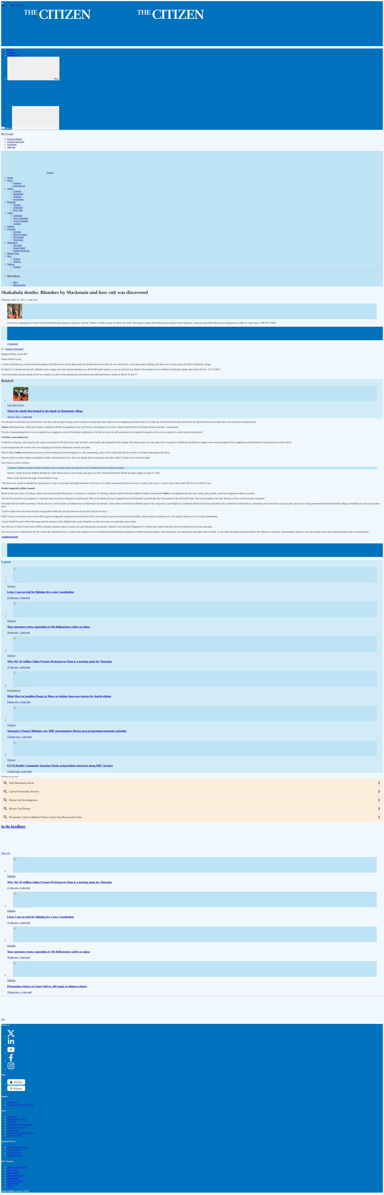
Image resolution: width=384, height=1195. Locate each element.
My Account (7, 134)
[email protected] (10, 537)
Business (11, 202)
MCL (4, 5)
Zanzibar (11, 229)
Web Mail (11, 1122)
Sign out (11, 147)
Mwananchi (12, 1172)
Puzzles (10, 226)
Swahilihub (12, 1183)
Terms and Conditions (17, 1147)
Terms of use (13, 1130)
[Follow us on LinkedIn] (11, 1044)
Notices (16, 259)
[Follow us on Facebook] (11, 1060)
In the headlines (13, 826)
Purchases (12, 144)
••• (2, 128)
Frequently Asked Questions (20, 1105)
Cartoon (17, 223)
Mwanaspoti (13, 1178)
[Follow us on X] (11, 1036)
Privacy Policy (14, 1150)
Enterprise (18, 207)
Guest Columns (20, 221)
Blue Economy (20, 234)
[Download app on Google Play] (16, 1084)
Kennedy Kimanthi (14, 349)
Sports (10, 188)
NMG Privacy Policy (17, 1127)
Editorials (17, 215)
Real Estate (18, 237)
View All (5, 853)
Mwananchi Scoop (16, 1175)
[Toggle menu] (2, 3)
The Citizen (12, 1170)
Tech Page (18, 240)
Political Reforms (21, 250)
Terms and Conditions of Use (21, 1133)
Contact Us (12, 1102)
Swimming (18, 199)
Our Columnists (20, 218)
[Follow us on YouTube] (11, 1052)
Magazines (12, 242)
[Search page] (23, 44)
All (3, 1019)
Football (17, 191)
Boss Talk (18, 210)
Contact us (12, 1116)
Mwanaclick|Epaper (16, 1119)
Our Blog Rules (14, 1135)
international (13, 55)
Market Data (13, 253)
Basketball (18, 194)
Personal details (14, 139)
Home (10, 49)
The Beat (17, 245)
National (11, 52)
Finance (17, 204)
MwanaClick (16, 5)
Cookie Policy (14, 1152)
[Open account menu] (35, 118)
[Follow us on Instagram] (11, 1068)
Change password (15, 141)
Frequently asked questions (20, 1124)
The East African (15, 1180)
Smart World (19, 248)
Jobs (9, 256)
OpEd (10, 213)
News (10, 180)
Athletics (17, 196)
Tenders (17, 261)
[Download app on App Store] (16, 1090)
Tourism (17, 232)
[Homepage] (114, 18)
